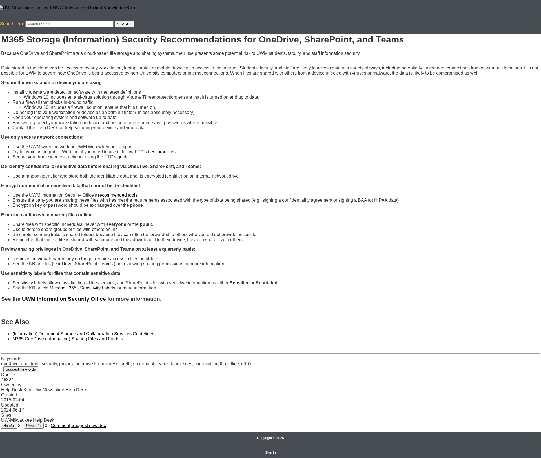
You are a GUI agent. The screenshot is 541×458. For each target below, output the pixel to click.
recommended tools (118, 195)
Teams (106, 263)
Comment (60, 425)
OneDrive (62, 263)
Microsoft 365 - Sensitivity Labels (82, 288)
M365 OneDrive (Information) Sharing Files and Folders (67, 338)
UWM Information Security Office (64, 299)
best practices (162, 151)
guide (123, 156)
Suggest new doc (88, 425)
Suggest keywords (21, 369)
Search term (12, 23)
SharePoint (86, 263)
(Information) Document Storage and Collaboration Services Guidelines (83, 333)
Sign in (270, 453)
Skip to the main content (24, 2)
